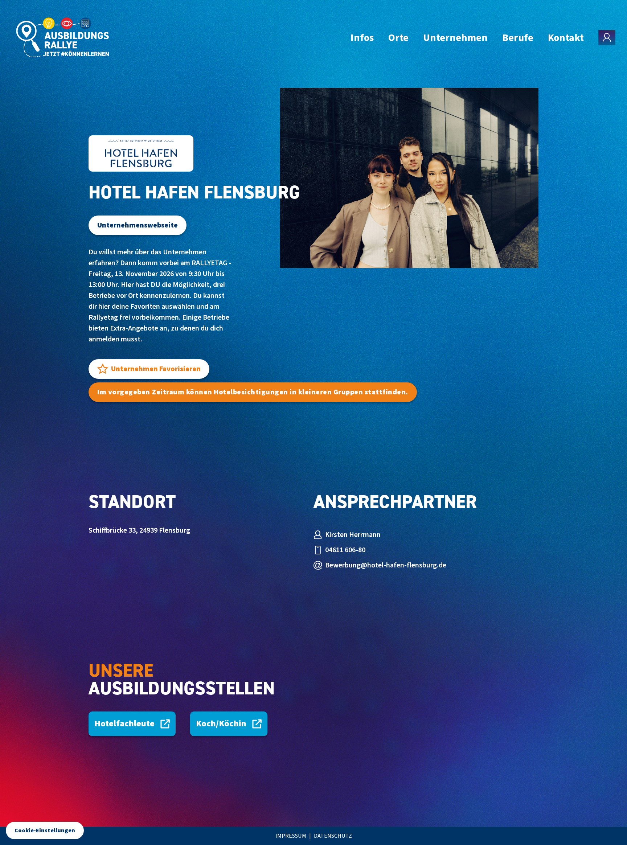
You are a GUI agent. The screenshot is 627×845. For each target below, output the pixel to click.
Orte (398, 37)
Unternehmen (455, 37)
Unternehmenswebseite (137, 225)
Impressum (290, 836)
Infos (362, 37)
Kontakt (566, 37)
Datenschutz (333, 836)
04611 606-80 (345, 550)
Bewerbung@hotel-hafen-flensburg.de (385, 565)
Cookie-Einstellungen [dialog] (45, 830)
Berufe (517, 37)
